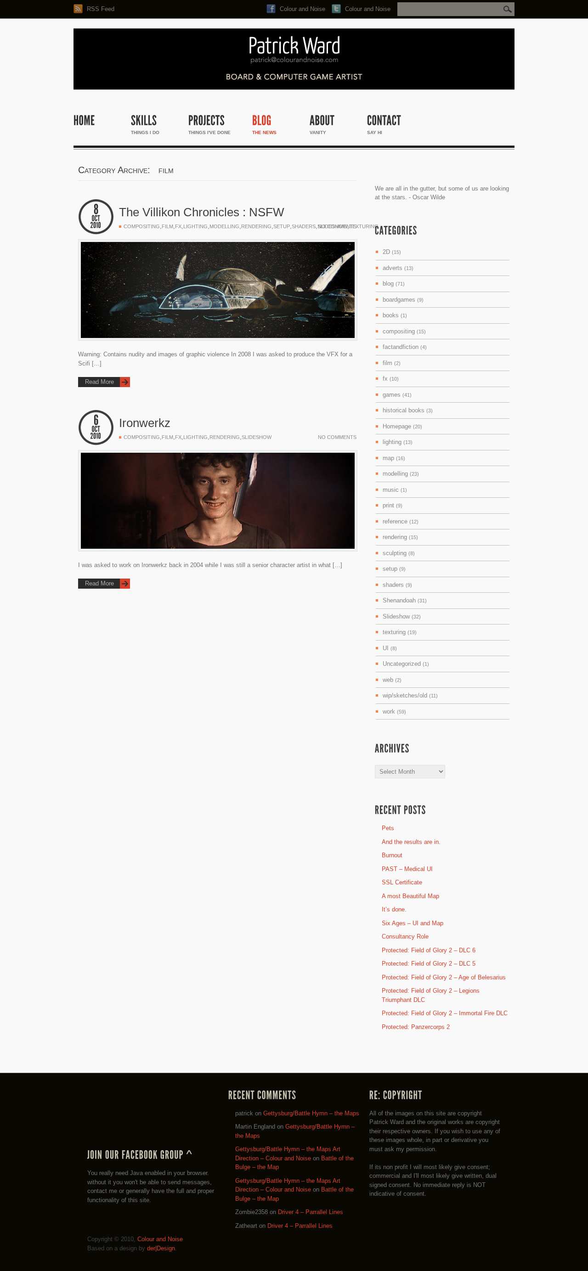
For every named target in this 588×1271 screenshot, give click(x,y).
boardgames (403, 299)
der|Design (161, 1248)
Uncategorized (406, 663)
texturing (364, 226)
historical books (408, 410)
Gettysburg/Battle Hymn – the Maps (311, 1113)
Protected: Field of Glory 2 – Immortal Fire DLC (445, 1013)
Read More (99, 381)
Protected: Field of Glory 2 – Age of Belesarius (444, 977)
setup (281, 226)
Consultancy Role (405, 936)
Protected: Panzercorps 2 (416, 1027)
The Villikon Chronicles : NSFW (201, 212)
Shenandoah (405, 600)
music (395, 489)
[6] (96, 420)
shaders (304, 226)
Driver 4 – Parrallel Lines (310, 1212)
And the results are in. (411, 841)
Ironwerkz (144, 423)
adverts (398, 267)
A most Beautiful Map (410, 896)
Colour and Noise (301, 9)
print (392, 505)
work (394, 711)
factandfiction (405, 346)
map (394, 458)
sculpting (399, 553)
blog (394, 283)
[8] (96, 209)
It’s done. (394, 909)
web (392, 679)
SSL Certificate (402, 882)
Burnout (392, 855)
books (395, 315)
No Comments (337, 226)
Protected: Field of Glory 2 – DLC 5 (428, 963)
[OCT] (96, 219)
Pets (388, 828)
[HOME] (98, 128)
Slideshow (256, 437)
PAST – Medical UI (407, 869)
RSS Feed (99, 9)
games (397, 394)
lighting (195, 226)
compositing (142, 226)
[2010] (96, 225)
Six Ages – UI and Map (412, 923)
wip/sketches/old (410, 695)
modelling (224, 226)
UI (390, 648)
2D (392, 251)
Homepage (402, 426)
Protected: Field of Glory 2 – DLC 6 (428, 950)
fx (178, 226)
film (167, 226)
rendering (256, 226)
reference (400, 521)
